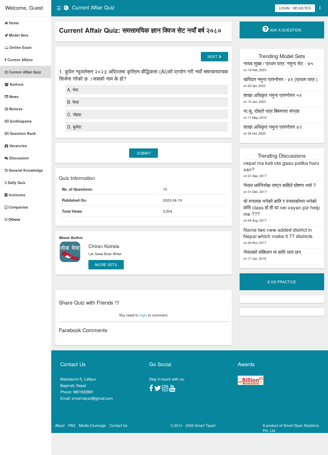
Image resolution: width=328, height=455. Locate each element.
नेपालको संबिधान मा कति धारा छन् (272, 251)
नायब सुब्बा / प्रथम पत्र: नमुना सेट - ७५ (278, 63)
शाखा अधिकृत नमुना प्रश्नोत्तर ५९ (272, 94)
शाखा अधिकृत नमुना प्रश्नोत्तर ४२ (272, 126)
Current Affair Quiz (93, 7)
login (143, 315)
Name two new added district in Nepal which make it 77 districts (278, 232)
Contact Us (118, 425)
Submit (143, 153)
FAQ (71, 425)
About (60, 425)
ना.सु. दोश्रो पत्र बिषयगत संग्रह (271, 110)
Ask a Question (285, 29)
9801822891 (83, 391)
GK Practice (283, 281)
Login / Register (295, 8)
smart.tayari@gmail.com (92, 398)
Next (213, 56)
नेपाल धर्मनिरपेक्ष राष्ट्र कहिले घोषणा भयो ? (279, 184)
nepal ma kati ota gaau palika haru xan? (281, 165)
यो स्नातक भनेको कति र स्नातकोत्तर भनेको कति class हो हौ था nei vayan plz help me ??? (281, 207)
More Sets (106, 264)
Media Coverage (92, 425)
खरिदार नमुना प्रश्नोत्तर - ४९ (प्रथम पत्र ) (280, 78)
